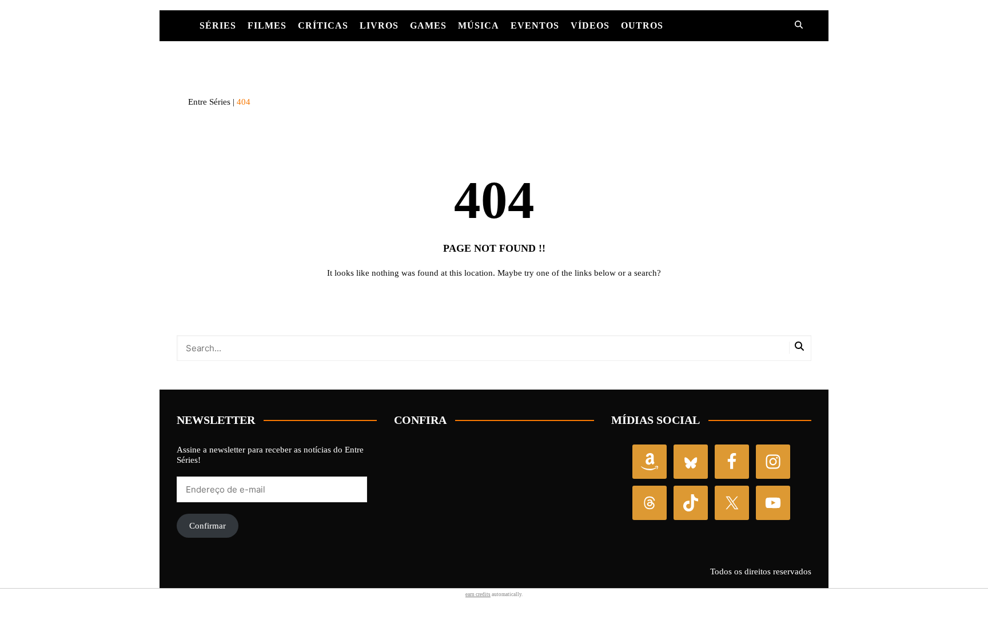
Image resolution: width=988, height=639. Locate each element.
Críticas (323, 25)
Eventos (535, 25)
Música (478, 25)
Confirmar (207, 525)
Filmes (267, 25)
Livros (379, 25)
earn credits (478, 594)
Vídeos (590, 25)
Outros (642, 25)
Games (428, 25)
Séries (218, 25)
